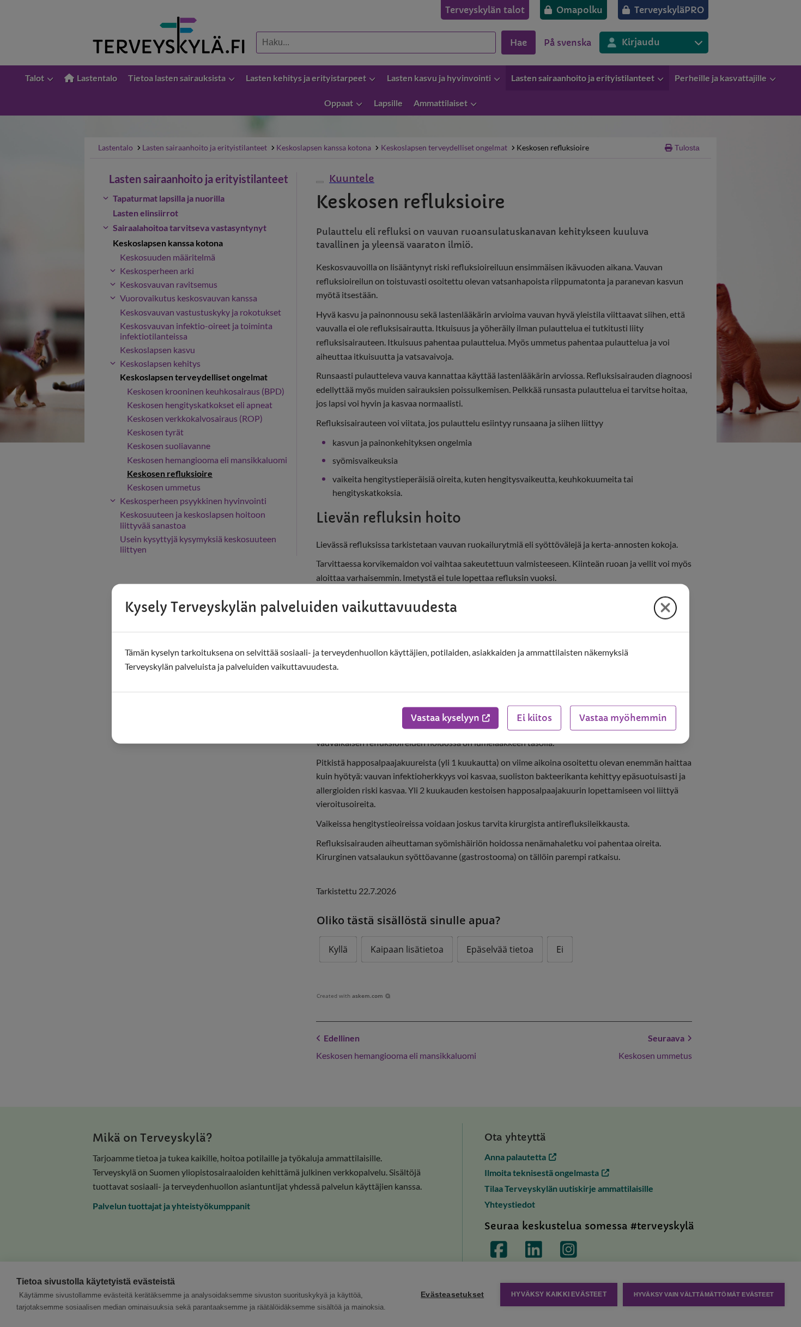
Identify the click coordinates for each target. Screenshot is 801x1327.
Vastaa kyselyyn (445, 717)
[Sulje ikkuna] (665, 608)
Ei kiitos (534, 717)
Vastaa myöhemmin (623, 717)
